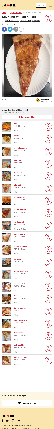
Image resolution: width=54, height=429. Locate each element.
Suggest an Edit (29, 403)
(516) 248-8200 (11, 24)
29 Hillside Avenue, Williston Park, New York (22, 20)
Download (40, 5)
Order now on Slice (27, 117)
